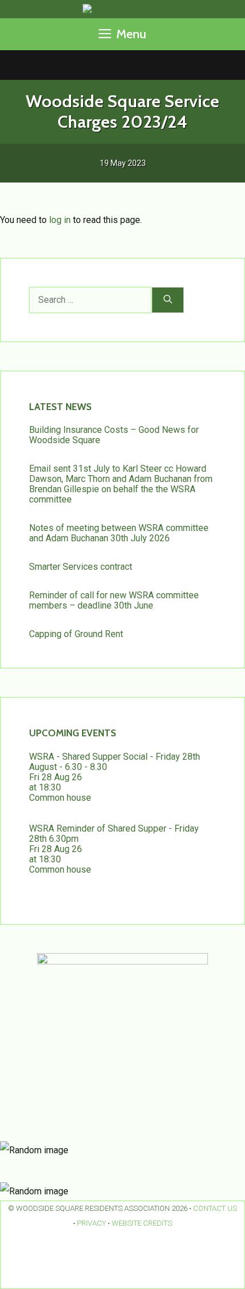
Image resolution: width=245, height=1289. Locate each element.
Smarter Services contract (80, 566)
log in (60, 219)
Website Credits (142, 1223)
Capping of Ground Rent (76, 634)
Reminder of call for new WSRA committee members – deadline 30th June (114, 600)
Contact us (215, 1208)
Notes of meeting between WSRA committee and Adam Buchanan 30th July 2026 (119, 533)
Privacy (91, 1223)
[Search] (168, 300)
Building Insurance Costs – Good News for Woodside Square (114, 434)
